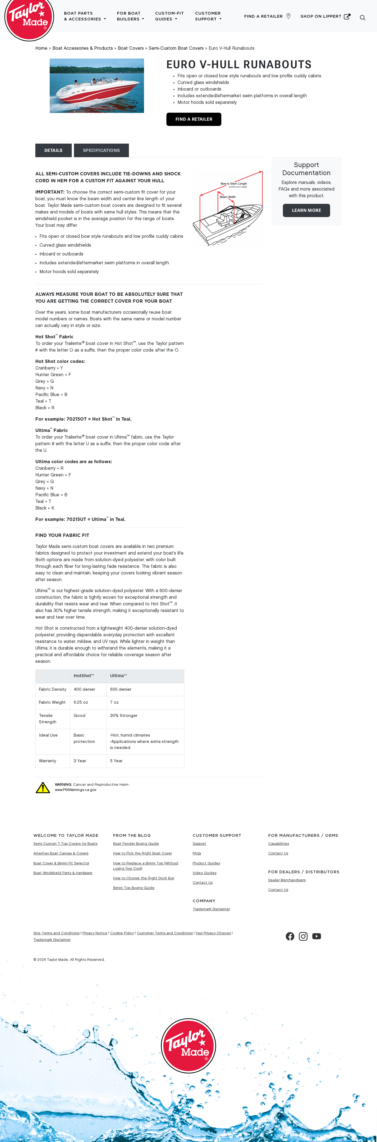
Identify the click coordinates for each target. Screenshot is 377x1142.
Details (53, 150)
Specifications (101, 150)
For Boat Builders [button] (129, 16)
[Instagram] (303, 936)
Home (41, 48)
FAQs (197, 853)
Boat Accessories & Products (82, 48)
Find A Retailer (194, 119)
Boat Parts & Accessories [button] (83, 16)
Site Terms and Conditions (56, 933)
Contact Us (203, 882)
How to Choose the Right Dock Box (143, 878)
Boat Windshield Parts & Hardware (62, 873)
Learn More (306, 210)
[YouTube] (316, 936)
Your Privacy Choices (213, 933)
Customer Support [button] (208, 16)
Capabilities (278, 843)
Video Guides (204, 873)
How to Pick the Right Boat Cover (142, 853)
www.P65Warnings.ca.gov (75, 790)
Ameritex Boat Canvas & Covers (60, 853)
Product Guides (206, 863)
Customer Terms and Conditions (165, 933)
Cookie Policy (122, 933)
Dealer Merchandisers (287, 880)
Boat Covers (131, 48)
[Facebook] (290, 936)
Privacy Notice (95, 933)
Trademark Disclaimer (211, 909)
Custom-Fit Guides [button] (169, 16)
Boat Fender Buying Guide (136, 843)
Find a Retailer (263, 16)
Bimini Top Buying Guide (134, 888)
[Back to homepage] (29, 16)
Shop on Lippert (321, 16)
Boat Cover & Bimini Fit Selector (61, 863)
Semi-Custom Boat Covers (176, 48)
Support (199, 843)
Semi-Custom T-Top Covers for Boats (65, 843)
